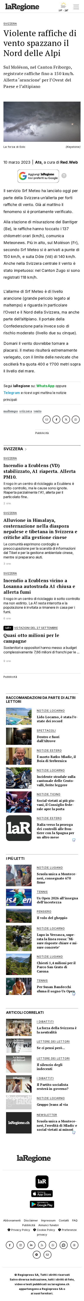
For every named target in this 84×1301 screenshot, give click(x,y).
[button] (10, 1245)
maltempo (10, 411)
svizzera (25, 411)
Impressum (48, 1220)
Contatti (64, 1220)
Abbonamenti (12, 1220)
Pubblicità (28, 1225)
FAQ (75, 1220)
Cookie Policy (45, 1229)
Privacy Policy (20, 1229)
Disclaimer (31, 1220)
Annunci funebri (48, 1225)
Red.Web (69, 162)
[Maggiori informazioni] (64, 176)
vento (38, 411)
